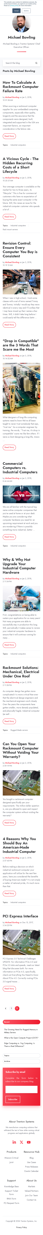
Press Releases (31, 1166)
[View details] (14, 1142)
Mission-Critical (11, 1157)
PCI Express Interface (20, 916)
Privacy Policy (21, 1227)
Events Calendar (31, 1171)
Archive (7, 1061)
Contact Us (31, 1199)
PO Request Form (11, 1203)
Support (11, 1180)
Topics (6, 1055)
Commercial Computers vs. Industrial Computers (20, 468)
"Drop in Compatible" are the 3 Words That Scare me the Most (21, 345)
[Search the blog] (36, 63)
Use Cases (31, 1162)
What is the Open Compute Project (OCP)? (21, 1037)
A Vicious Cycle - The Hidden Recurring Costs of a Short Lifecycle (21, 165)
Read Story (9, 136)
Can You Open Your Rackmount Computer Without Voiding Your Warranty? (21, 750)
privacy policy (14, 5)
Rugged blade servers (19, 730)
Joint (11, 1162)
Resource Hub (31, 1152)
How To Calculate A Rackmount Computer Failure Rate (21, 87)
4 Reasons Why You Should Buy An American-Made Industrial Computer (19, 845)
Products (11, 1152)
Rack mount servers (10, 229)
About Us (31, 1180)
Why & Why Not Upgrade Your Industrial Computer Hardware (19, 566)
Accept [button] (16, 11)
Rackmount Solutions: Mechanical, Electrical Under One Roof (21, 672)
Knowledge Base (11, 1186)
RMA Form (11, 1198)
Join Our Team (31, 1195)
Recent (7, 1022)
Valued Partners (31, 1190)
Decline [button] (26, 11)
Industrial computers (18, 145)
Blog (31, 1157)
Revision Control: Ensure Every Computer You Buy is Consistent (20, 250)
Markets (31, 1186)
